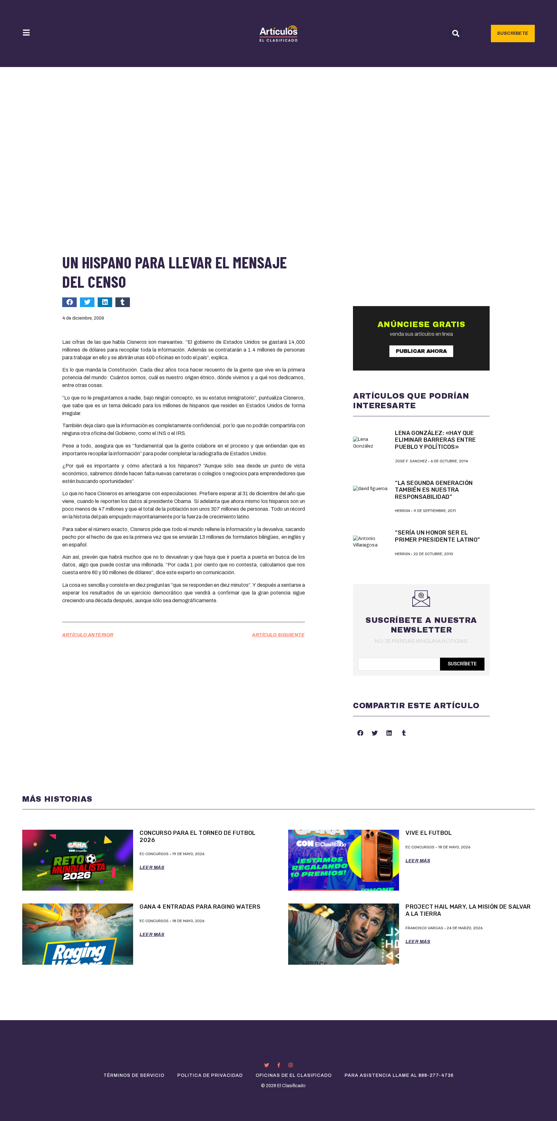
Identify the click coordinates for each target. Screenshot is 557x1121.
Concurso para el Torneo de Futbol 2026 (198, 836)
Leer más (152, 867)
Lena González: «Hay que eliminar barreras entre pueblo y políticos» (435, 440)
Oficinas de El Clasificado (294, 1075)
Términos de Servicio (133, 1075)
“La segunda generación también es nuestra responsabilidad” (434, 489)
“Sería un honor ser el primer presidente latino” (437, 536)
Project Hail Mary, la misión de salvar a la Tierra (468, 910)
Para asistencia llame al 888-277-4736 (399, 1075)
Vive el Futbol (429, 832)
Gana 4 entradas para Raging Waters (200, 906)
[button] (455, 33)
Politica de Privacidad (210, 1075)
